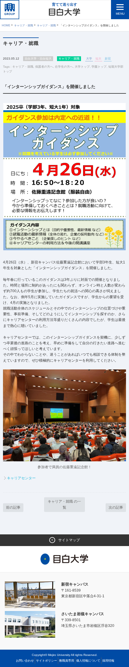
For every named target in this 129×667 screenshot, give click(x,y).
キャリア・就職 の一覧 (64, 504)
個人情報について (88, 660)
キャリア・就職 (23, 25)
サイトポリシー (46, 660)
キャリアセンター (21, 478)
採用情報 (108, 660)
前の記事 (13, 507)
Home (6, 25)
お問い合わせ (25, 660)
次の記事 (116, 507)
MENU (120, 13)
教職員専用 (66, 660)
